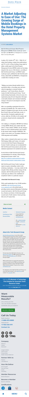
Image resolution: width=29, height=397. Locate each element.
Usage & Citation (5, 350)
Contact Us (5, 327)
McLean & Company (7, 254)
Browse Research (5, 376)
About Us (3, 343)
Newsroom (3, 346)
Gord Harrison (9, 44)
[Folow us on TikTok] (6, 336)
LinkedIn (10, 272)
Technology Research (5, 7)
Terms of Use (4, 351)
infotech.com (19, 271)
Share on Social (8, 204)
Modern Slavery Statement (7, 354)
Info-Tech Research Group (14, 185)
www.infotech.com (6, 187)
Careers (3, 345)
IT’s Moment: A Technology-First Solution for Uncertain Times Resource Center (15, 281)
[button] (14, 394)
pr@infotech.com (19, 217)
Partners (3, 359)
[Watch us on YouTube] (6, 333)
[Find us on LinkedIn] (2, 333)
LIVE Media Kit (4, 361)
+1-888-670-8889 (21, 220)
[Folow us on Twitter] (10, 333)
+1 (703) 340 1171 (15, 287)
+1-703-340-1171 (7, 325)
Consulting (3, 371)
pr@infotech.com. (7, 266)
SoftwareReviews (12, 256)
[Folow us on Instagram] (2, 336)
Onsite (2, 369)
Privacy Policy (4, 353)
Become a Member (8, 310)
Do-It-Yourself (4, 366)
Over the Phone (4, 368)
